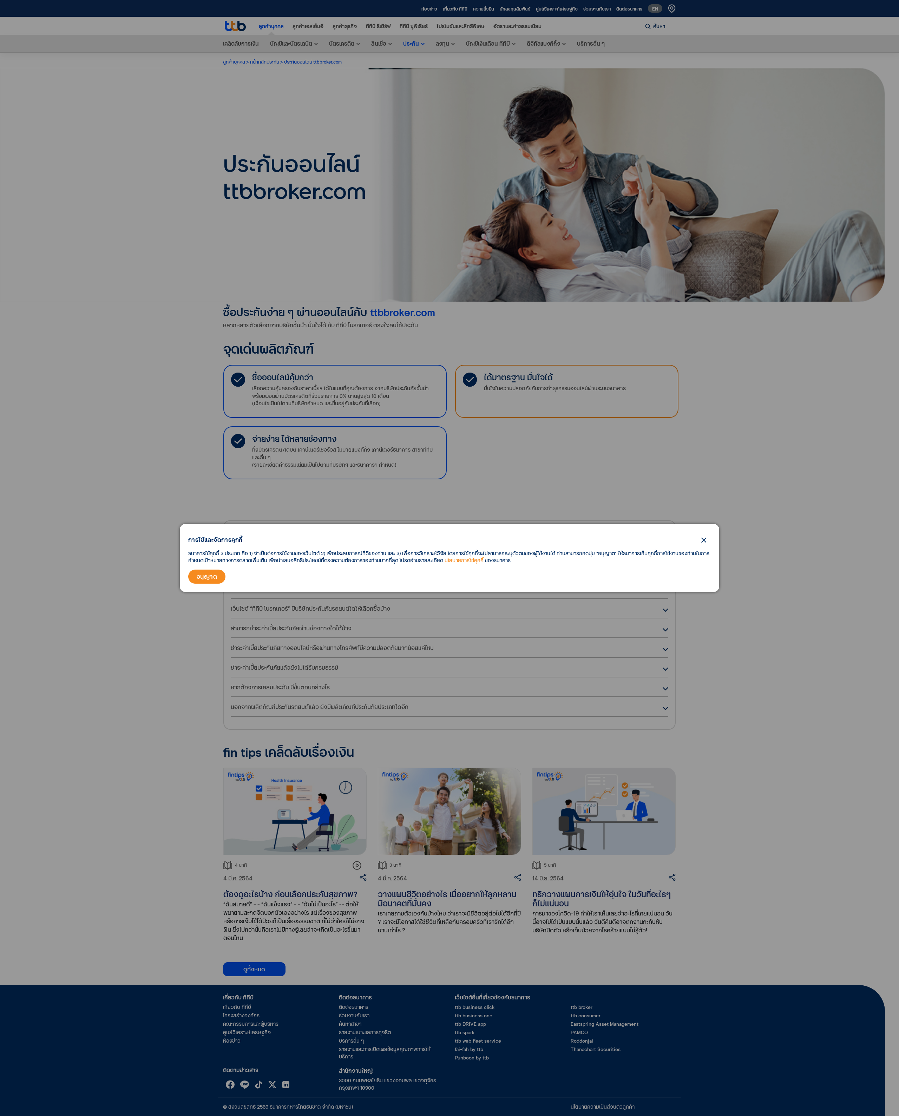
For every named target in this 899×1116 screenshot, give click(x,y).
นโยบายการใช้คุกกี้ (464, 560)
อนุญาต (207, 576)
